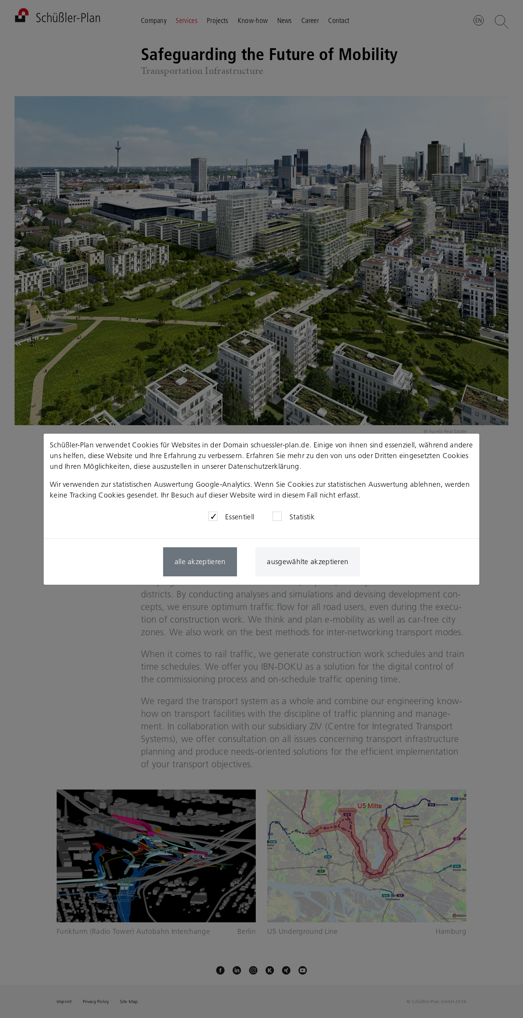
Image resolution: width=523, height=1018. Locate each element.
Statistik (302, 516)
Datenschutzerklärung (263, 466)
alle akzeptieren (200, 561)
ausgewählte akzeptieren (307, 561)
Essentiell (239, 516)
